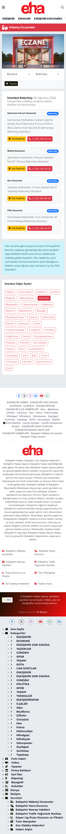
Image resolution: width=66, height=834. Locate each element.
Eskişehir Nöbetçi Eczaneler (46, 433)
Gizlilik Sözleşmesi (51, 423)
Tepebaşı (22, 419)
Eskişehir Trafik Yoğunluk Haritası (44, 563)
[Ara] (62, 8)
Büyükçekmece (15, 317)
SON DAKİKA (13, 423)
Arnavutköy (25, 291)
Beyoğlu (41, 310)
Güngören (35, 329)
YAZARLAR (23, 648)
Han (31, 412)
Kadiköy (49, 329)
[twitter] (21, 621)
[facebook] (12, 621)
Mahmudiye (51, 412)
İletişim (16, 426)
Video (14, 762)
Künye (14, 790)
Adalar (10, 291)
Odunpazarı (39, 416)
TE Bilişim (41, 612)
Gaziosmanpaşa (15, 329)
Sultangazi (12, 355)
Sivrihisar (10, 419)
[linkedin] (59, 621)
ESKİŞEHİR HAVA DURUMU (37, 426)
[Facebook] (18, 395)
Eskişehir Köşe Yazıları (33, 436)
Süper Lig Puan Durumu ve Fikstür (39, 817)
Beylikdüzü (25, 310)
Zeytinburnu (44, 361)
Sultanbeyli (35, 349)
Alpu (43, 409)
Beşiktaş (47, 304)
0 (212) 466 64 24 (41, 138)
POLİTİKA (22, 684)
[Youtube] (41, 395)
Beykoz (10, 310)
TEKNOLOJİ (24, 695)
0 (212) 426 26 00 (41, 168)
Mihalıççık (25, 416)
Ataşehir (41, 291)
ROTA (32, 419)
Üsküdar (27, 361)
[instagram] (31, 621)
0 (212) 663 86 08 (41, 198)
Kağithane (12, 336)
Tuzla (44, 355)
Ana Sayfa (17, 629)
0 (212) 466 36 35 (41, 228)
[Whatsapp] (47, 395)
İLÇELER (22, 703)
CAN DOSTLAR (26, 668)
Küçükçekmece (43, 336)
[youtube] (40, 621)
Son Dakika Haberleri (17, 583)
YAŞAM (56, 419)
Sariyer (10, 349)
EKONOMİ (24, 18)
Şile (25, 355)
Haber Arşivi (45, 583)
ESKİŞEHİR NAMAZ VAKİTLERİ (32, 430)
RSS (8, 599)
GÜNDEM (28, 406)
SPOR (20, 656)
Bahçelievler (27, 298)
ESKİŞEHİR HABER (17, 402)
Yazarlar (16, 766)
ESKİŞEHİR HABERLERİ (15, 433)
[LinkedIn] (35, 395)
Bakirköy (44, 298)
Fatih (37, 323)
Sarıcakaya (43, 419)
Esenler (10, 323)
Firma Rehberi (20, 770)
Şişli (34, 355)
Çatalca (33, 317)
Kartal (26, 336)
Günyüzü (22, 412)
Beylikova (53, 409)
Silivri (22, 349)
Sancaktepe (40, 342)
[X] (24, 395)
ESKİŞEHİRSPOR (45, 406)
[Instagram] (30, 395)
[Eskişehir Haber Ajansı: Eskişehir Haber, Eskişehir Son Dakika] (32, 7)
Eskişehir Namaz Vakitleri (13, 563)
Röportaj (16, 778)
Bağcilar (10, 298)
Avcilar (54, 291)
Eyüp (9, 368)
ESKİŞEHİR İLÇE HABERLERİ (22, 409)
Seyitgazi (53, 416)
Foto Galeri (18, 758)
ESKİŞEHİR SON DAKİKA (48, 18)
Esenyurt (24, 323)
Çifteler (11, 412)
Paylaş (13, 83)
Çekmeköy (48, 317)
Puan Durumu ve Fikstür (13, 574)
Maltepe (10, 342)
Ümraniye (11, 361)
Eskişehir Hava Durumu (44, 553)
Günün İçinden (31, 423)
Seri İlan (16, 774)
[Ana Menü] (3, 7)
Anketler (16, 786)
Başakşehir (12, 304)
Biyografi (16, 782)
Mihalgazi (11, 416)
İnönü (39, 412)
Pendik (24, 342)
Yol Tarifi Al (18, 138)
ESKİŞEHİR (8, 18)
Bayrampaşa (30, 304)
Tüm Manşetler (46, 572)
